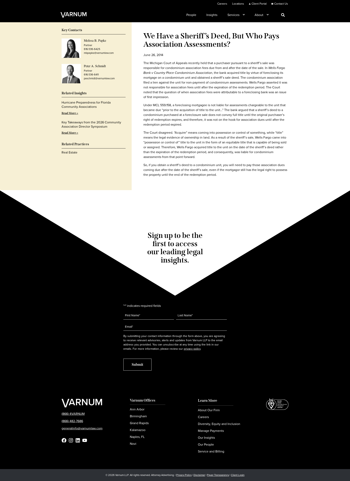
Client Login (237, 475)
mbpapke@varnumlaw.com (99, 53)
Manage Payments (211, 430)
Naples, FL (137, 436)
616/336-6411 (91, 74)
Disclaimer (199, 475)
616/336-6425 (92, 49)
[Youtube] (84, 440)
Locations (238, 4)
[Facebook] (64, 440)
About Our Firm (209, 410)
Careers (222, 4)
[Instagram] (70, 440)
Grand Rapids (139, 423)
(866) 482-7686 (72, 421)
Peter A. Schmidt (95, 66)
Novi (133, 443)
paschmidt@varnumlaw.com (99, 78)
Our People (206, 444)
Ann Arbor (137, 409)
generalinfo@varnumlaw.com (82, 428)
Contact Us (281, 4)
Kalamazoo (137, 430)
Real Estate (69, 152)
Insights (211, 15)
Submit (137, 364)
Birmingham (138, 416)
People (191, 15)
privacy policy (192, 349)
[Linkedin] (77, 440)
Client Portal (259, 4)
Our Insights (206, 437)
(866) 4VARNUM (73, 413)
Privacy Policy (184, 475)
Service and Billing (211, 451)
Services (233, 15)
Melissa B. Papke (95, 40)
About (259, 15)
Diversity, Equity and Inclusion (219, 424)
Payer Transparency (218, 475)
